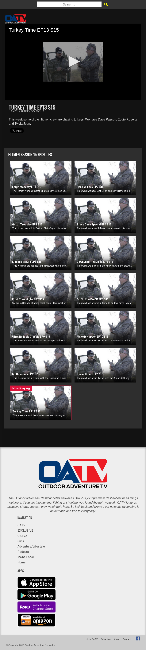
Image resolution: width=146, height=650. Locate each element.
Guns (20, 541)
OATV (21, 525)
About (116, 639)
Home (21, 562)
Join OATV (92, 639)
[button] (73, 61)
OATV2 (22, 536)
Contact (127, 639)
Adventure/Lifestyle (31, 546)
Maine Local (25, 557)
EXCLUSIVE (25, 530)
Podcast (23, 552)
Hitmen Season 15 (32, 111)
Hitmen (13, 111)
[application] (73, 62)
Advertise (105, 639)
